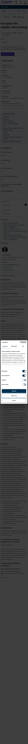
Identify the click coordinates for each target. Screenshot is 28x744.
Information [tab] (14, 346)
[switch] (24, 375)
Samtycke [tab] (5, 346)
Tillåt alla (14, 391)
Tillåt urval (14, 395)
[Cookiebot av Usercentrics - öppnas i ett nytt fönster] (20, 342)
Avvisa (14, 400)
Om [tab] (23, 346)
